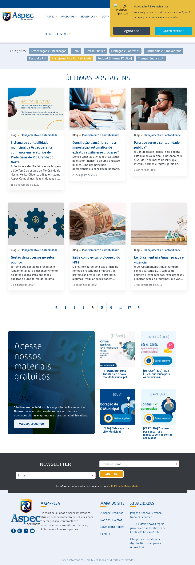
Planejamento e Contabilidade (71, 58)
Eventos (117, 520)
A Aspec (50, 16)
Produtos (68, 16)
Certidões (118, 527)
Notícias (105, 520)
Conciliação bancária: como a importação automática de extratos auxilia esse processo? (95, 147)
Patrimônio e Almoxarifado (163, 51)
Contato (63, 34)
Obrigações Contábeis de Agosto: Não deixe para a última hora (145, 543)
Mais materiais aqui (32, 423)
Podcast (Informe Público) (115, 58)
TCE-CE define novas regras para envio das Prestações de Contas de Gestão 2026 (148, 528)
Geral (76, 51)
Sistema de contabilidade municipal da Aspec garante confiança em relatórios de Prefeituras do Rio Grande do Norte (32, 152)
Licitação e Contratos (125, 51)
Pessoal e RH (37, 58)
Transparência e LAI (151, 58)
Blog (48, 34)
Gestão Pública (95, 51)
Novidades (88, 16)
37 (129, 307)
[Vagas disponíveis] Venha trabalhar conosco (146, 515)
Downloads (106, 527)
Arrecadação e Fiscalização (48, 51)
